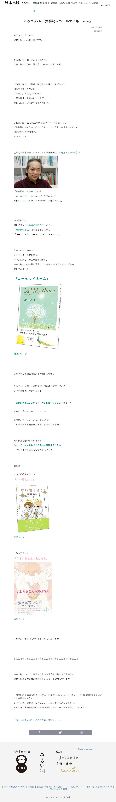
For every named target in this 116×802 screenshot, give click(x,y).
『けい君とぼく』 (24, 479)
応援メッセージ (84, 3)
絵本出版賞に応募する (41, 3)
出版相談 (95, 3)
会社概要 (64, 789)
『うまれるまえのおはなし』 (31, 558)
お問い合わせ (53, 789)
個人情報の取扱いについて (102, 787)
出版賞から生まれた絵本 (68, 3)
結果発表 (54, 3)
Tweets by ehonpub (85, 749)
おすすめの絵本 (96, 27)
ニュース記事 (105, 5)
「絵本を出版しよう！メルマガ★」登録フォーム (37, 719)
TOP (5, 787)
